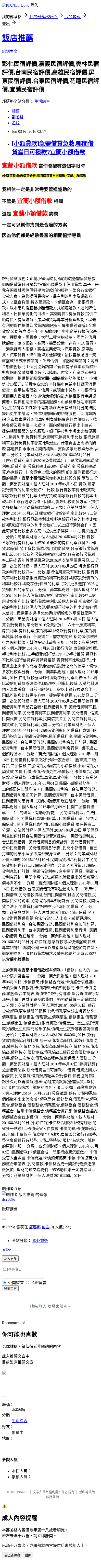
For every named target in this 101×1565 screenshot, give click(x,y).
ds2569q (8, 1199)
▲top (6, 1249)
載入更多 (10, 1259)
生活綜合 (42, 101)
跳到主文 (10, 51)
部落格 (18, 117)
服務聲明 (52, 1497)
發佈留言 (10, 1288)
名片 (16, 123)
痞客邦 (35, 1227)
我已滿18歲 (12, 1555)
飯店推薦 (17, 38)
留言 (46, 1227)
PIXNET (22, 1492)
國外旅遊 (40, 1241)
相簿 (16, 111)
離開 (28, 1555)
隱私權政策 (87, 1492)
